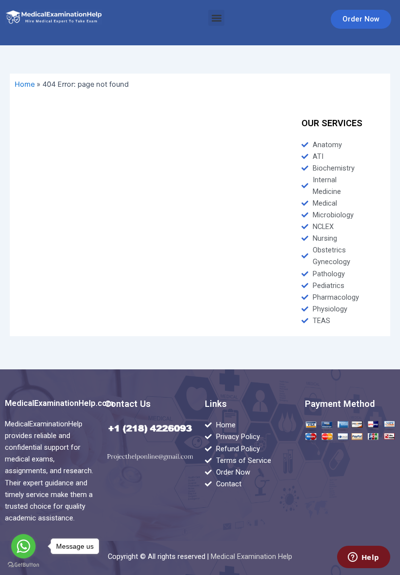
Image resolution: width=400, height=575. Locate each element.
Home (25, 84)
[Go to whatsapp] (23, 546)
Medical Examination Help (251, 556)
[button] (216, 18)
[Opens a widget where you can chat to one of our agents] (363, 558)
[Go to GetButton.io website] (23, 565)
